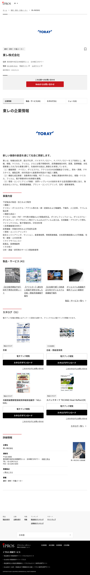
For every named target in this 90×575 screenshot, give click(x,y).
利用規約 (44, 545)
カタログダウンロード (23, 362)
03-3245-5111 (12, 66)
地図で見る (46, 459)
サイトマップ (51, 519)
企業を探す (17, 519)
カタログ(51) (51, 101)
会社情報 (51, 545)
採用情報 (59, 545)
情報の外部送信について (23, 547)
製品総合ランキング (37, 519)
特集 (25, 519)
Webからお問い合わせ (45, 84)
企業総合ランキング (37, 523)
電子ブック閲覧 (23, 356)
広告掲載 (66, 545)
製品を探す (6, 519)
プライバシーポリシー (24, 545)
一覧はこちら (8, 472)
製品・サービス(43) (33, 101)
